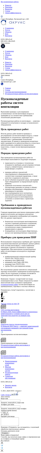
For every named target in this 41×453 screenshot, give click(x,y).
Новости (8, 5)
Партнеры (8, 7)
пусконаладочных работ (9, 284)
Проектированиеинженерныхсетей (11, 363)
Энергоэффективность (13, 13)
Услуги (7, 30)
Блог (6, 34)
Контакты (8, 36)
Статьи (7, 11)
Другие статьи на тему (10, 304)
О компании (9, 28)
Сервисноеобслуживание (10, 377)
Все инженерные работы (10, 2)
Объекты (8, 32)
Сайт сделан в (6, 395)
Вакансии (8, 9)
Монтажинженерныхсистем (9, 369)
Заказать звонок (10, 385)
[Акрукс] (13, 24)
